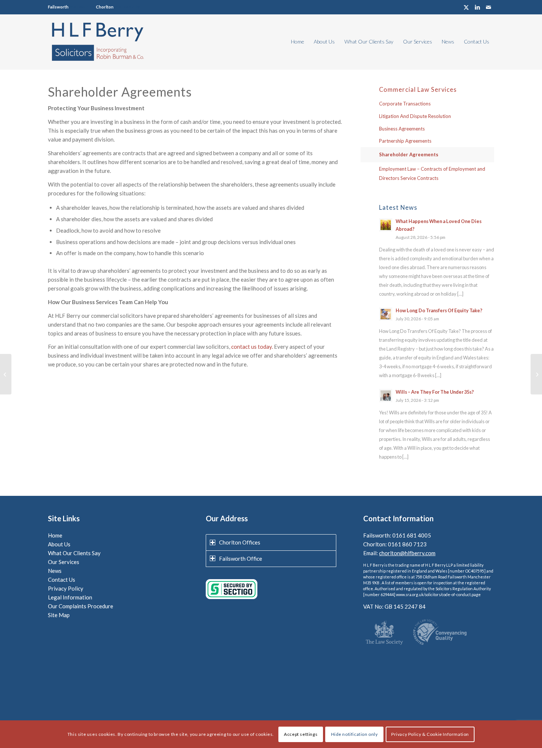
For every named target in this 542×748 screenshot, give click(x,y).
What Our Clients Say (74, 553)
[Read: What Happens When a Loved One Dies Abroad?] (385, 225)
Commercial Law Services (418, 89)
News (55, 570)
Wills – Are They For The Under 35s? (435, 392)
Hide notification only (354, 734)
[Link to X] (466, 7)
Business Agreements (402, 129)
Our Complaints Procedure (80, 606)
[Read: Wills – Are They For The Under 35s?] (385, 395)
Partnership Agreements (405, 141)
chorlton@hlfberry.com (407, 553)
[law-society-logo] (384, 633)
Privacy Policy (65, 588)
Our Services (63, 562)
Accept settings (300, 734)
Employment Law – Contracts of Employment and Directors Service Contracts (432, 173)
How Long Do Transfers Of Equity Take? (439, 310)
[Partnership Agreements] (5, 374)
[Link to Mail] (488, 7)
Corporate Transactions (405, 104)
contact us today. (252, 346)
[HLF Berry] (97, 41)
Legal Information (70, 597)
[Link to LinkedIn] (477, 7)
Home (55, 535)
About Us (59, 544)
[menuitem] (297, 41)
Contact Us (61, 579)
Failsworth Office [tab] (240, 558)
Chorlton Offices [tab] (239, 542)
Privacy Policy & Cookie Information (430, 734)
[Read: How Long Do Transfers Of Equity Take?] (385, 314)
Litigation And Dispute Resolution (415, 116)
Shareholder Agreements (408, 154)
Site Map (59, 615)
